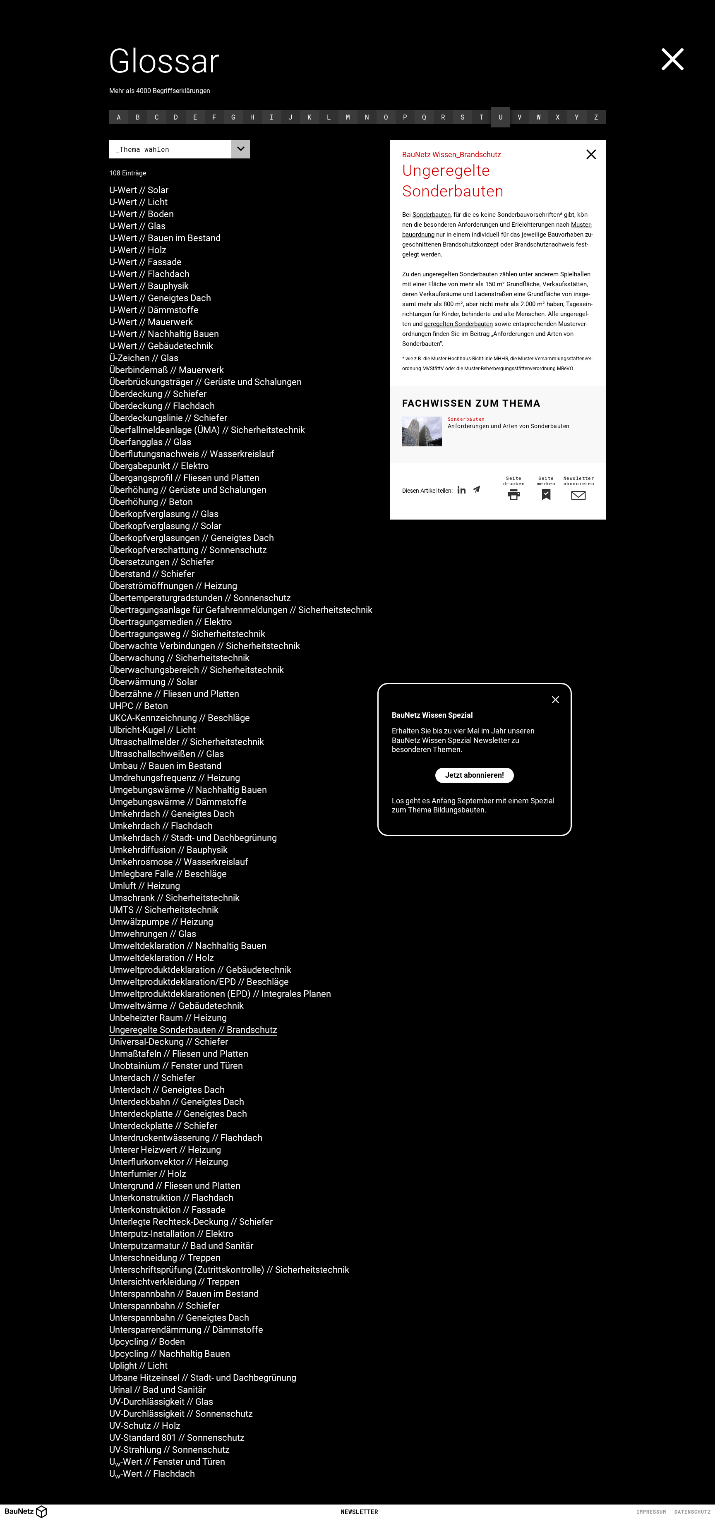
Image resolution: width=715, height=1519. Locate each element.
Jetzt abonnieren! (474, 775)
